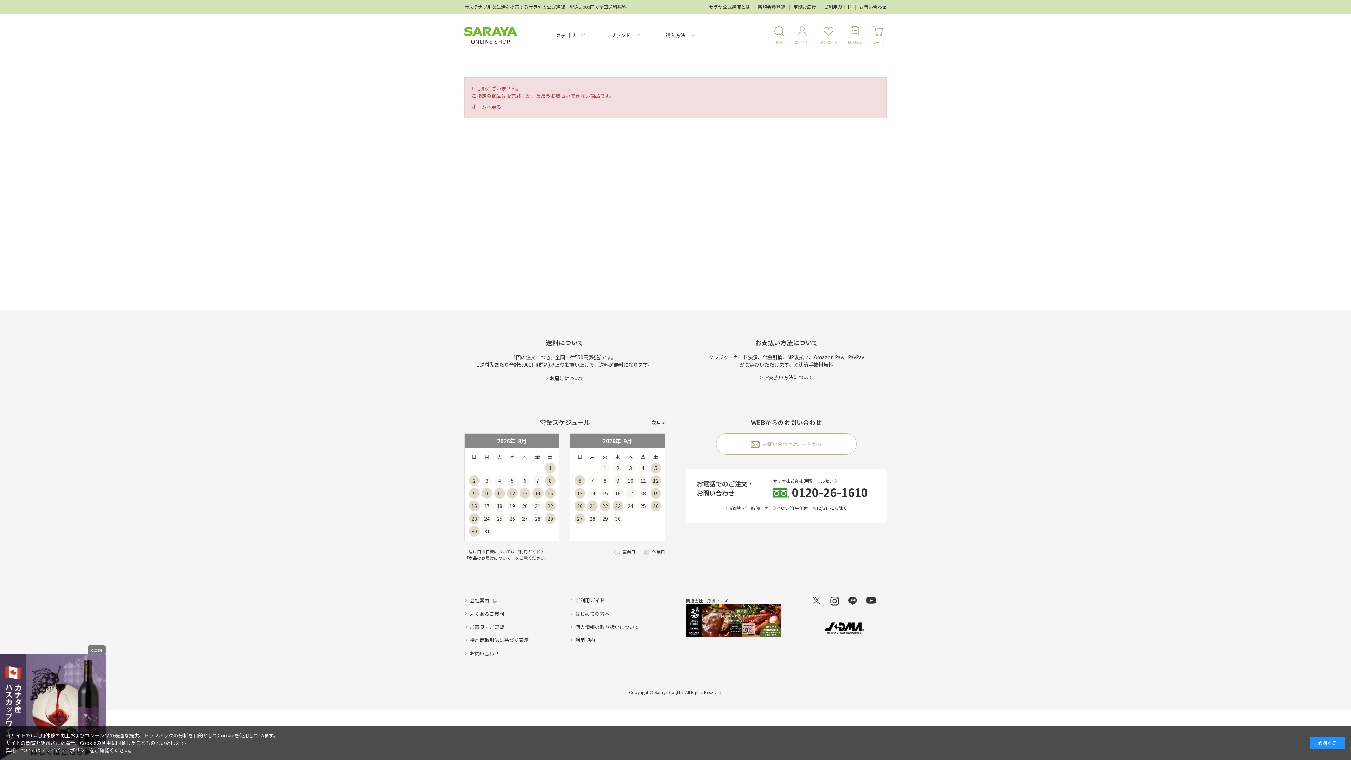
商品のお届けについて (490, 558)
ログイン (802, 42)
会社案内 (479, 600)
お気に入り (828, 42)
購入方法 (675, 35)
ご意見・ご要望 (487, 627)
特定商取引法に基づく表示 (499, 640)
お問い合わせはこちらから (792, 444)
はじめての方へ (592, 613)
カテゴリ (566, 35)
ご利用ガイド (837, 7)
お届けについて (567, 378)
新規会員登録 (771, 7)
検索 (779, 42)
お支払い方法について (788, 377)
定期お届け (804, 7)
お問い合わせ (873, 7)
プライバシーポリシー (65, 750)
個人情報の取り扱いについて (607, 627)
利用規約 (585, 640)
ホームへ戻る (486, 106)
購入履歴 (855, 42)
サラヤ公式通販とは (729, 7)
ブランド (620, 35)
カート (878, 42)
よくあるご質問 (487, 613)
